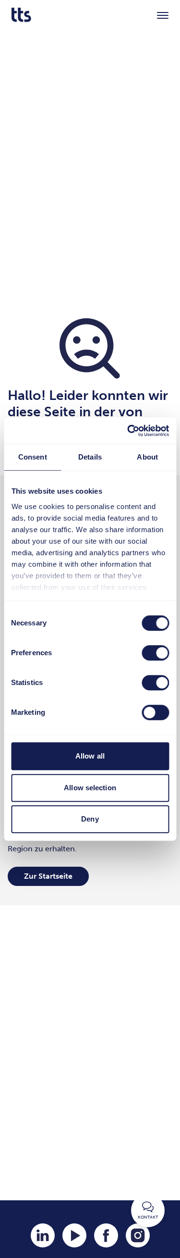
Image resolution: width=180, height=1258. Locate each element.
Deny (89, 819)
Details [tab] (90, 457)
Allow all (90, 756)
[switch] (155, 652)
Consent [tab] (32, 457)
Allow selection (90, 788)
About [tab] (147, 457)
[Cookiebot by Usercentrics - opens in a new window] (128, 430)
